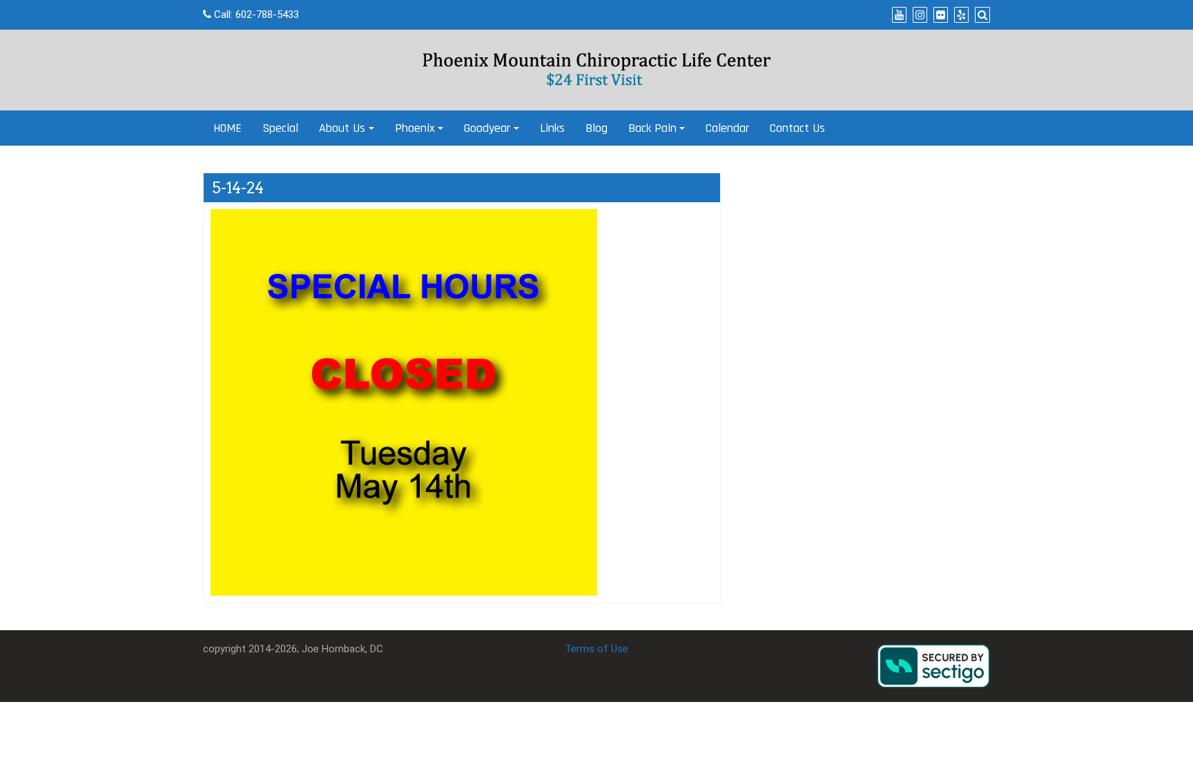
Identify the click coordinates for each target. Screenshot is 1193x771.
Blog (596, 128)
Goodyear (487, 128)
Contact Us (797, 128)
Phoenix (415, 128)
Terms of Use (596, 649)
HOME (227, 128)
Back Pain (652, 128)
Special (280, 128)
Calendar (727, 128)
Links (552, 128)
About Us (342, 128)
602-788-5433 (267, 14)
